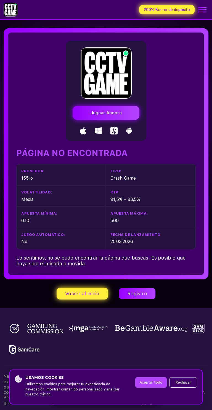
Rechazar (183, 382)
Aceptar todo (151, 382)
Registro (137, 293)
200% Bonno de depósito (167, 9)
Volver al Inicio (82, 293)
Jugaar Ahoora (106, 112)
